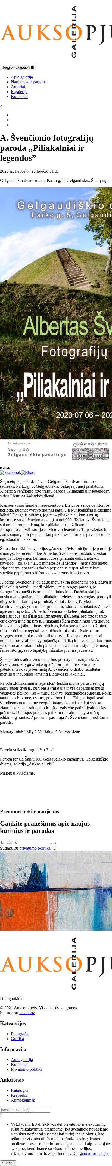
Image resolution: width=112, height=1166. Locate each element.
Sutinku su (25, 848)
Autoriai (18, 86)
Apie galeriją (22, 77)
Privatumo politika (26, 1069)
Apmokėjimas (23, 1100)
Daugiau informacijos (90, 1153)
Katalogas (19, 1090)
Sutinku (8, 1163)
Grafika (17, 1038)
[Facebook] (10, 472)
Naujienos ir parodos (28, 82)
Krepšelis (19, 1095)
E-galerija (19, 91)
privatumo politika (35, 848)
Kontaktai (19, 96)
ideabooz (27, 1012)
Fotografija (20, 1033)
